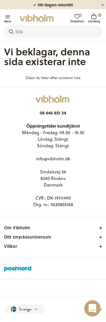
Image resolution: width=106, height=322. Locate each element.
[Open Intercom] (92, 308)
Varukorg (94, 18)
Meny (7, 21)
